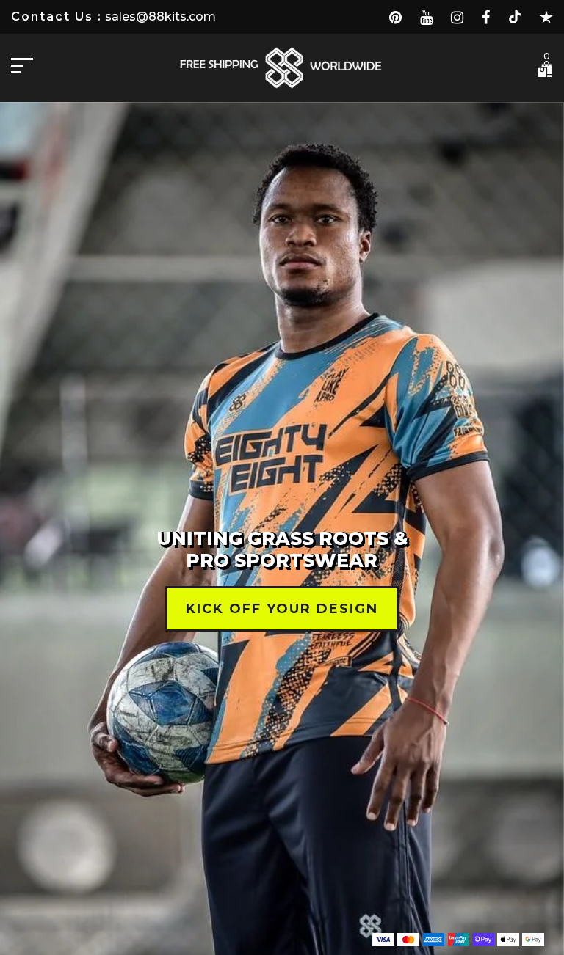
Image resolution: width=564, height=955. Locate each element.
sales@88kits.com (159, 16)
